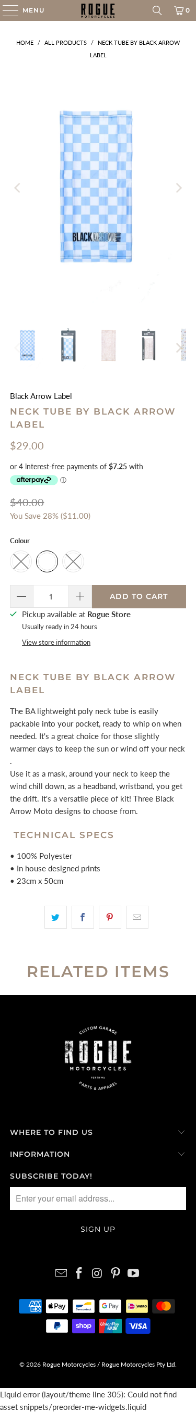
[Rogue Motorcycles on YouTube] (134, 1273)
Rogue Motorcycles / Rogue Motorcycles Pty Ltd (108, 1364)
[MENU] (5, 10)
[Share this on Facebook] (83, 917)
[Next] (178, 188)
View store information (56, 642)
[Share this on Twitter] (55, 917)
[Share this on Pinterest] (110, 917)
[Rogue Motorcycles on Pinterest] (115, 1273)
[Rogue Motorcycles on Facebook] (79, 1273)
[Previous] (17, 188)
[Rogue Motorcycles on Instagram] (98, 1273)
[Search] (157, 10)
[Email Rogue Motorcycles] (61, 1273)
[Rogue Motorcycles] (98, 10)
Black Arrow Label (41, 396)
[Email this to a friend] (137, 917)
